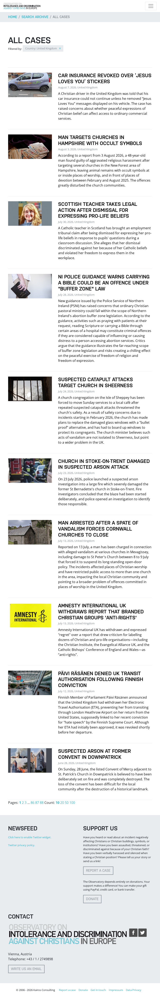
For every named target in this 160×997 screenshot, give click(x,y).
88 (42, 802)
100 (72, 802)
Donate (92, 899)
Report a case (98, 871)
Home (12, 17)
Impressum (116, 990)
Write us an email (26, 969)
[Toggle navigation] (151, 6)
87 (37, 802)
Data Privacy (133, 990)
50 (67, 802)
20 (62, 802)
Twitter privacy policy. (21, 845)
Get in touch (98, 990)
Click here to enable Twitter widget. (29, 837)
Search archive (34, 17)
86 (32, 802)
